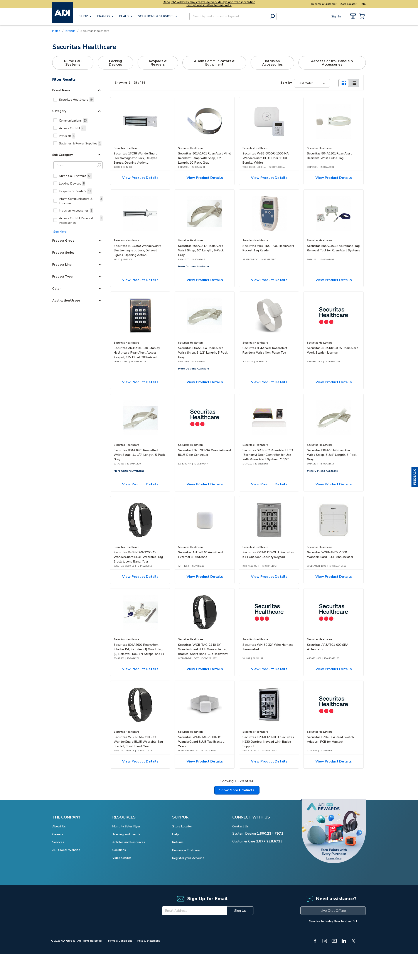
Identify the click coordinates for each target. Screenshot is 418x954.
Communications (73, 121)
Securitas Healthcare (76, 100)
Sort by (286, 83)
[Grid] (344, 83)
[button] (414, 477)
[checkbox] (55, 100)
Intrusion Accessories (75, 210)
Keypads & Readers (75, 191)
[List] (354, 83)
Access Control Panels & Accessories (80, 220)
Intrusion (66, 136)
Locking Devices (72, 183)
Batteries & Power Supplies (80, 143)
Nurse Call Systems (75, 176)
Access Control (72, 128)
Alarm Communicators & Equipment (80, 201)
